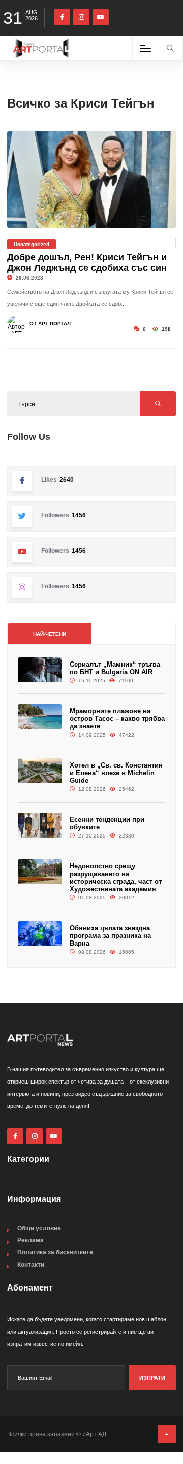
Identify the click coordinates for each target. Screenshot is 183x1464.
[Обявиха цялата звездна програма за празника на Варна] (40, 933)
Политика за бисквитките (55, 1252)
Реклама (30, 1240)
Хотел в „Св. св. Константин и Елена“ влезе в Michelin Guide (116, 772)
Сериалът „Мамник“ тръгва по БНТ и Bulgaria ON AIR (115, 668)
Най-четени (49, 634)
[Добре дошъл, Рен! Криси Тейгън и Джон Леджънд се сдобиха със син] (91, 179)
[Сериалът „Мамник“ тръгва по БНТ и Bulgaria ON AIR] (40, 669)
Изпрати (152, 1378)
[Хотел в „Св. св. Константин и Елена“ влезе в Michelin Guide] (40, 770)
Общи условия (39, 1228)
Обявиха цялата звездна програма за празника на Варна (110, 935)
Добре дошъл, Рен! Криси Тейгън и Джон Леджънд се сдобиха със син (87, 262)
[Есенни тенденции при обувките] (40, 825)
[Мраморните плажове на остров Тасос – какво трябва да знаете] (40, 716)
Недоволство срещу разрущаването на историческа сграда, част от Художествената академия (116, 877)
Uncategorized (31, 244)
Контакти (30, 1264)
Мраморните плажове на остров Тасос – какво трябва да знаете (117, 718)
